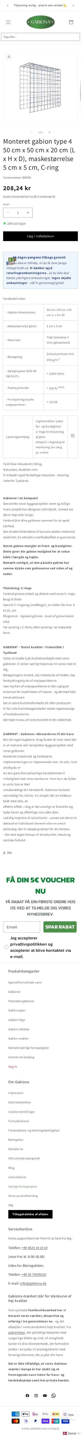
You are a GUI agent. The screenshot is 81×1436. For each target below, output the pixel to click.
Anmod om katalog (21, 1057)
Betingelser (16, 1140)
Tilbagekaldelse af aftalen (30, 1214)
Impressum (15, 1093)
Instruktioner (17, 1177)
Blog (11, 1168)
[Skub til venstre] (31, 132)
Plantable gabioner (21, 1001)
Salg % (12, 1066)
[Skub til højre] (49, 132)
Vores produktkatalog (23, 1196)
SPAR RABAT (60, 926)
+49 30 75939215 (34, 1274)
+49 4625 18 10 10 (34, 1247)
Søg (10, 1205)
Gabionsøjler (17, 1010)
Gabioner (14, 992)
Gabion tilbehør (19, 1029)
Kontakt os (15, 1149)
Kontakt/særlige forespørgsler (28, 1048)
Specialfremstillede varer (25, 982)
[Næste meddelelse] (73, 5)
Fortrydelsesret (18, 1121)
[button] (8, 22)
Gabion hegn (17, 1020)
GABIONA (35, 1428)
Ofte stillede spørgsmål (24, 1158)
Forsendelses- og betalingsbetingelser (34, 1130)
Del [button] (9, 852)
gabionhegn (16, 1332)
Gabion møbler (18, 1038)
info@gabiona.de (33, 1283)
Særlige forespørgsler (22, 1186)
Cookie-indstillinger (21, 1112)
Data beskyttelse (19, 1102)
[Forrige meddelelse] (7, 5)
